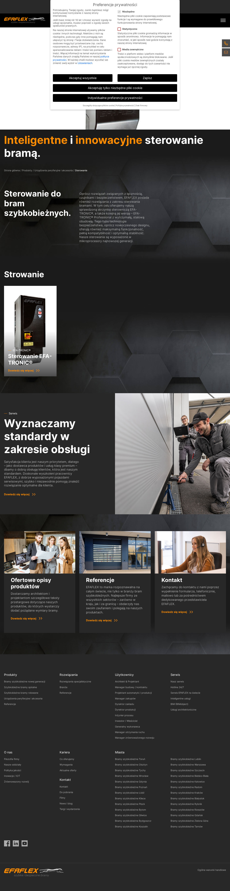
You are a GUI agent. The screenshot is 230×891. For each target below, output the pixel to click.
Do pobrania (66, 792)
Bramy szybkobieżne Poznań (131, 787)
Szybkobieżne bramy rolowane (21, 692)
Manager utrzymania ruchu (130, 732)
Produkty (27, 170)
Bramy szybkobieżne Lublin (186, 759)
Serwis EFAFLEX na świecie (185, 692)
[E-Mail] (226, 52)
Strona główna (12, 170)
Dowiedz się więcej (16, 494)
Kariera (65, 752)
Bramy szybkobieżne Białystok (187, 798)
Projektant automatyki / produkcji (133, 692)
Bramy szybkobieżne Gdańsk (187, 815)
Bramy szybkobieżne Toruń (130, 759)
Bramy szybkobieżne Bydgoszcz (133, 820)
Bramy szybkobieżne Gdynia (131, 781)
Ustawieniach (85, 63)
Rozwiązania (69, 674)
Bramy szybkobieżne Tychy (130, 770)
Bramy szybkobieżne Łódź (129, 792)
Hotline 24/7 (177, 687)
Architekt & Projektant (127, 681)
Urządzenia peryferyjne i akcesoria (53, 170)
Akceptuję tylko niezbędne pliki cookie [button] (115, 88)
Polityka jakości (12, 770)
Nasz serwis (177, 681)
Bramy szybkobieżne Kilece (130, 798)
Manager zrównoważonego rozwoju (134, 737)
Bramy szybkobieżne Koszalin (131, 826)
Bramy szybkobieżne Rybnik (186, 804)
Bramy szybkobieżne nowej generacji (24, 681)
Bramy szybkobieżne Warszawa (188, 764)
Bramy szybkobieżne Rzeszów (187, 809)
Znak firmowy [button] (141, 105)
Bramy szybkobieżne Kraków (187, 792)
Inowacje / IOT (12, 775)
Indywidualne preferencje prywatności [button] (115, 98)
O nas (8, 752)
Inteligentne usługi (181, 698)
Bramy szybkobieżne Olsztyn (131, 764)
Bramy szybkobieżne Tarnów (187, 826)
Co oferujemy (67, 759)
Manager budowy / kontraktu (131, 687)
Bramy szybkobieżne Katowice (188, 781)
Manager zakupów (125, 698)
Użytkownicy (124, 674)
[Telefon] (226, 43)
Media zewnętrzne (132, 49)
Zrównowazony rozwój (16, 781)
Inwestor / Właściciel (126, 720)
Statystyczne (129, 28)
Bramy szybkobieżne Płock (130, 804)
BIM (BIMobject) (179, 704)
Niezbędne (128, 11)
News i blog (66, 803)
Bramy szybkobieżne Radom (186, 787)
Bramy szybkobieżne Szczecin (188, 770)
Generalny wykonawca (127, 726)
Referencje (10, 704)
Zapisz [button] (147, 78)
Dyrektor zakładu (124, 704)
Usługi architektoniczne (183, 709)
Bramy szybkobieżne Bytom (130, 809)
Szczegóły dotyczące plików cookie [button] (98, 105)
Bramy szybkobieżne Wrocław (131, 775)
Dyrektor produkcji (125, 709)
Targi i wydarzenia (70, 809)
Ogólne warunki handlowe (212, 869)
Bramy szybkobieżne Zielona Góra (189, 820)
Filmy (62, 797)
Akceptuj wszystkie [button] (82, 78)
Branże (63, 687)
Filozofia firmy (11, 759)
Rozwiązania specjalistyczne (75, 681)
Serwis (175, 674)
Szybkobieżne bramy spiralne (20, 687)
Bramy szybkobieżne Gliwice (131, 815)
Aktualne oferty (68, 770)
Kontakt (64, 786)
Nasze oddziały (12, 764)
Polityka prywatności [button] (125, 105)
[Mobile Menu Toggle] (223, 20)
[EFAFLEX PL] (24, 20)
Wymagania (66, 764)
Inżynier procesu (124, 715)
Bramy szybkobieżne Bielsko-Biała (189, 775)
